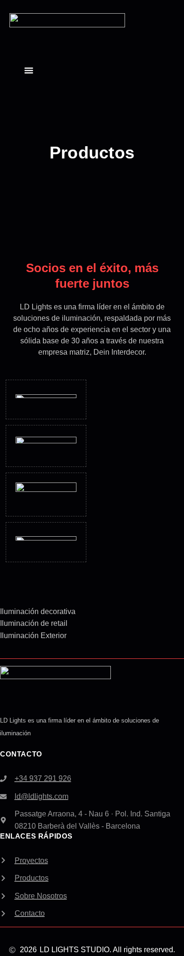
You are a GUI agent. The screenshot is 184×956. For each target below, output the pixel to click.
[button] (29, 70)
